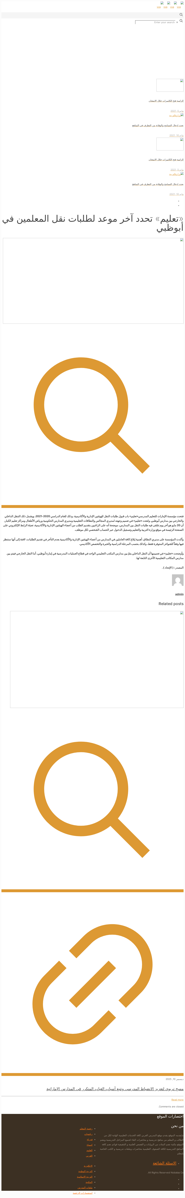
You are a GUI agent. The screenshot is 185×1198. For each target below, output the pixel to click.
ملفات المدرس (85, 1187)
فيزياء (89, 1139)
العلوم (89, 1150)
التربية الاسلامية (84, 1176)
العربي (89, 1155)
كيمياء (89, 1144)
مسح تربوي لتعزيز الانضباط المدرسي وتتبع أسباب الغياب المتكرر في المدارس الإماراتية (115, 1088)
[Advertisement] (92, 51)
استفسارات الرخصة (82, 1192)
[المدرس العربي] (170, 7)
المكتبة (89, 1182)
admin (179, 594)
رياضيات (88, 1134)
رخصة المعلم (86, 1128)
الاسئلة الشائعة (164, 1163)
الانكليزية (88, 1165)
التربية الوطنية (85, 1171)
